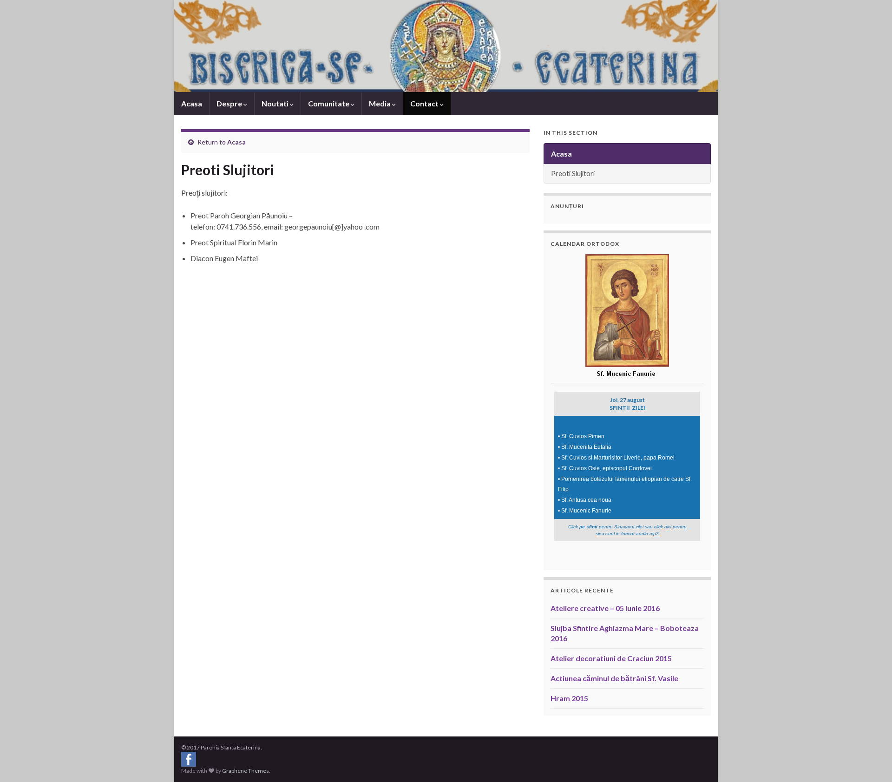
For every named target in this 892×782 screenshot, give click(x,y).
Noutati (276, 103)
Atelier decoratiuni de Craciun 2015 (611, 658)
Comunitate (329, 103)
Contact (425, 103)
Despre (229, 103)
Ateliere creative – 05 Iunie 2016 (605, 608)
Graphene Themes (245, 770)
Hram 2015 (569, 698)
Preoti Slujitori (573, 173)
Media (380, 103)
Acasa (191, 103)
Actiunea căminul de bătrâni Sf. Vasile (614, 678)
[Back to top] (871, 761)
